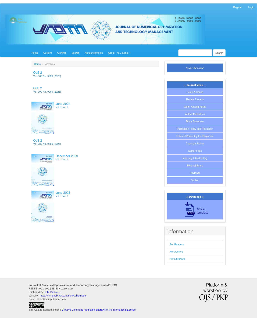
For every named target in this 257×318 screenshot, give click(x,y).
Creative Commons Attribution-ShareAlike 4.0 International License (99, 309)
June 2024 (63, 103)
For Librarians (177, 258)
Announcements (94, 52)
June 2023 (63, 192)
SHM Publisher (52, 292)
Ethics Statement (195, 121)
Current (47, 52)
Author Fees (195, 150)
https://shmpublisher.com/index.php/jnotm (63, 295)
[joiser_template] (195, 209)
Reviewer (195, 172)
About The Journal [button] (118, 52)
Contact (195, 180)
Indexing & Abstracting (195, 158)
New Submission (195, 68)
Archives (61, 52)
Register (237, 7)
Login (251, 7)
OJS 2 (37, 72)
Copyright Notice (195, 143)
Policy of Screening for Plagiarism (194, 136)
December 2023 (67, 155)
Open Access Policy (195, 106)
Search (76, 52)
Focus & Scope (195, 92)
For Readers (177, 244)
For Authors (176, 251)
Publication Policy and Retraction (195, 128)
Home (34, 52)
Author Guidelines (195, 114)
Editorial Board (195, 165)
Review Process (195, 99)
